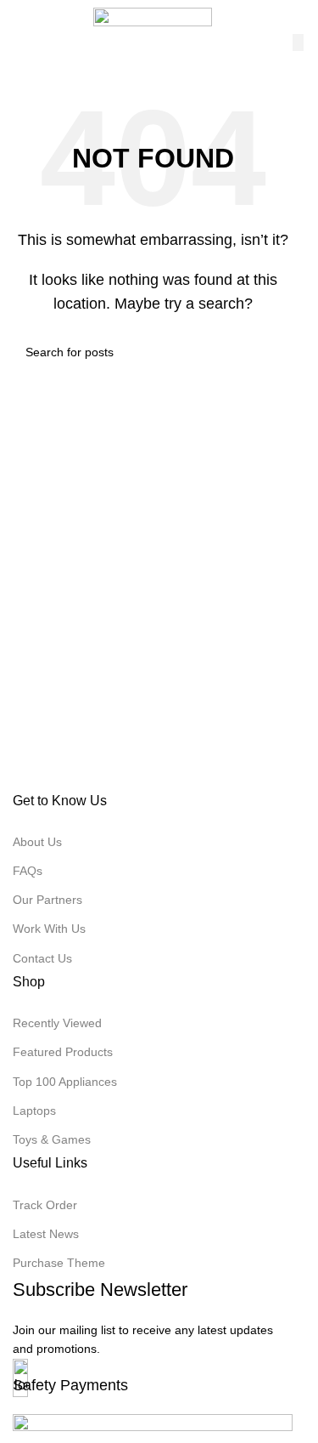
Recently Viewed (57, 1023)
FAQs (27, 871)
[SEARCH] (298, 42)
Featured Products (63, 1052)
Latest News (46, 1234)
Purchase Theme (59, 1263)
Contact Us (42, 958)
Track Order (45, 1205)
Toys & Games (52, 1139)
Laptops (34, 1110)
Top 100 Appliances (65, 1081)
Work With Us (49, 928)
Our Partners (47, 899)
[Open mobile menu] (19, 17)
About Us (37, 842)
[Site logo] (152, 16)
